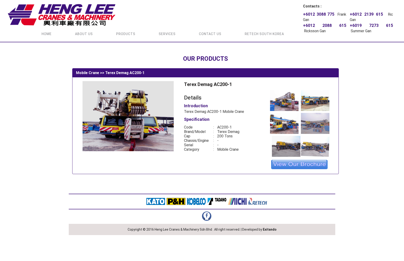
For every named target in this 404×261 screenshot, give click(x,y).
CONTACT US (210, 34)
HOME (47, 34)
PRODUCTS (125, 34)
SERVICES (167, 34)
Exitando (270, 229)
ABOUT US (84, 34)
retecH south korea (264, 34)
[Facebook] (206, 216)
